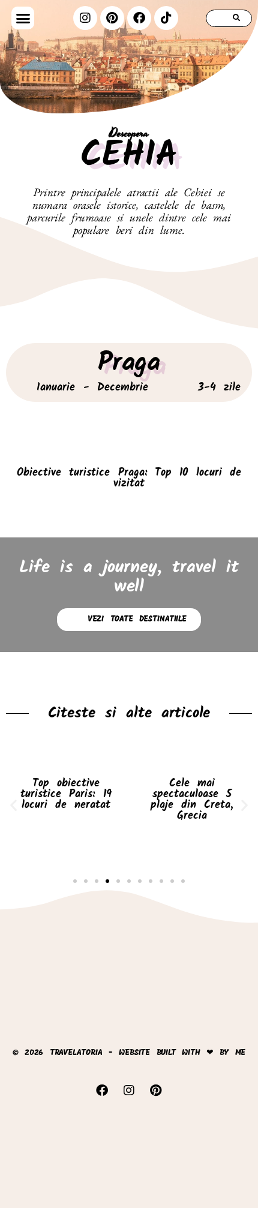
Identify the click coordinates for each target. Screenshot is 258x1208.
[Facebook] (139, 18)
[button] (22, 18)
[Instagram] (85, 18)
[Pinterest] (112, 18)
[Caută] (236, 18)
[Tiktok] (166, 18)
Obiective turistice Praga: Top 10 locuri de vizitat (129, 478)
